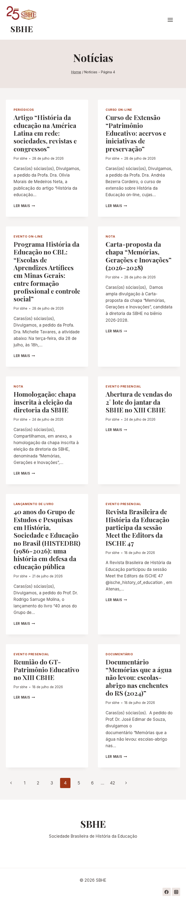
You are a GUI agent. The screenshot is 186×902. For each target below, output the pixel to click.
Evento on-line (28, 236)
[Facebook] (167, 892)
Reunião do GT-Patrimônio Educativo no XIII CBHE (46, 669)
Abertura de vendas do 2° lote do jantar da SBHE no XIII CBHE (139, 402)
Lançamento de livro (34, 504)
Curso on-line (119, 110)
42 (112, 783)
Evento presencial (123, 386)
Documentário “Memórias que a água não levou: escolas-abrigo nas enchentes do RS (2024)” (139, 677)
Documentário (119, 654)
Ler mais (24, 206)
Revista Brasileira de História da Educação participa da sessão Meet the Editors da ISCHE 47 (137, 527)
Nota (110, 236)
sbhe (23, 158)
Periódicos (24, 110)
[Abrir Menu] (172, 19)
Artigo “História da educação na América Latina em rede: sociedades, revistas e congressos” (45, 133)
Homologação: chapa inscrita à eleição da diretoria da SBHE (45, 402)
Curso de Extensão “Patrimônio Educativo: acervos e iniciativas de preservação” (136, 133)
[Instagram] (176, 892)
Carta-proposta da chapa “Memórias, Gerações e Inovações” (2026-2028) (138, 256)
